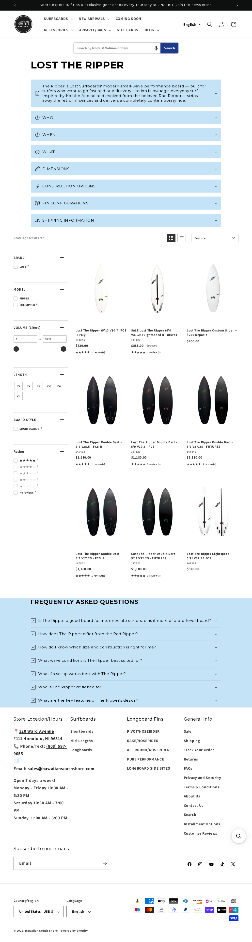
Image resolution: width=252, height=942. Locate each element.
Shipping (192, 740)
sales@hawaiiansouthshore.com (61, 768)
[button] (58, 18)
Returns (191, 759)
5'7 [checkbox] (18, 386)
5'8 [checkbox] (28, 386)
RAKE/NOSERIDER (142, 740)
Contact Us (194, 805)
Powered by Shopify (73, 930)
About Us (192, 795)
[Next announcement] (237, 5)
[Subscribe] (105, 863)
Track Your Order (199, 749)
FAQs (188, 768)
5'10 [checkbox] (49, 386)
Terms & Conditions (202, 786)
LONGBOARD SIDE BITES (148, 768)
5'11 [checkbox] (59, 386)
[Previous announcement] (15, 5)
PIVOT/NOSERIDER (143, 731)
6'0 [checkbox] (18, 396)
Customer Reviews (201, 833)
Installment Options (202, 823)
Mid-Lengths (81, 740)
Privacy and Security (202, 777)
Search (169, 48)
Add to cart (100, 319)
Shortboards (82, 731)
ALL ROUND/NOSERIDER (148, 749)
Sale (188, 731)
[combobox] (117, 48)
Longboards (81, 749)
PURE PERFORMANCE (145, 759)
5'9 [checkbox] (38, 386)
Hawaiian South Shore (41, 930)
